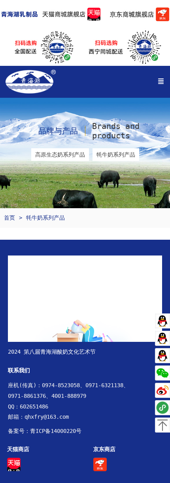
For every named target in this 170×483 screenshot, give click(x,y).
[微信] (162, 373)
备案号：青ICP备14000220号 (44, 431)
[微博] (162, 390)
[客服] (162, 321)
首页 (9, 217)
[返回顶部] (162, 425)
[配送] (162, 407)
